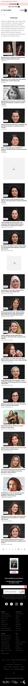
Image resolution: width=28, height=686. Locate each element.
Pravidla (8, 659)
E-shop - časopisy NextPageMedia (17, 669)
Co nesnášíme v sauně (5, 643)
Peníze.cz (10, 666)
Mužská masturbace (5, 641)
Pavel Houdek (10, 227)
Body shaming (18, 624)
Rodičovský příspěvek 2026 (6, 630)
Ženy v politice (18, 630)
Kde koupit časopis (19, 643)
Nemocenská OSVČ (4, 624)
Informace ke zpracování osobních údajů (18, 659)
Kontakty (17, 639)
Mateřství (17, 617)
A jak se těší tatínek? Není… (6, 635)
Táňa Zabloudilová (11, 428)
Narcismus (18, 615)
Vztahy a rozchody (7, 53)
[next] (24, 549)
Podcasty (7, 30)
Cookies (3, 659)
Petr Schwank (3, 82)
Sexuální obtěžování (19, 613)
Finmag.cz (5, 666)
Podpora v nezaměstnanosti (6, 615)
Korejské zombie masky (5, 646)
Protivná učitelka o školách (6, 637)
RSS (14, 662)
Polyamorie (18, 626)
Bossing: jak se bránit (5, 653)
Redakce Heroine (4, 227)
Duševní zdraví (18, 628)
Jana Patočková (4, 60)
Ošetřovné (3, 622)
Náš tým (17, 637)
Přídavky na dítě (4, 620)
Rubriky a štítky (18, 648)
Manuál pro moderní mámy (21, 641)
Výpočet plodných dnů (5, 613)
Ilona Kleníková (4, 105)
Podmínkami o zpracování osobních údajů (18, 597)
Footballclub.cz (7, 669)
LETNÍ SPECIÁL (13, 4)
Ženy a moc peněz (13, 6)
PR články (17, 646)
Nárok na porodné (4, 617)
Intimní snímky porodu (5, 639)
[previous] (3, 549)
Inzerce (17, 635)
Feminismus (18, 620)
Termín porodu (4, 626)
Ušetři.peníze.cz (16, 666)
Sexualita (17, 622)
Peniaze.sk (23, 666)
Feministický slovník (19, 650)
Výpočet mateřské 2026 (5, 628)
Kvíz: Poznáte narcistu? (5, 648)
